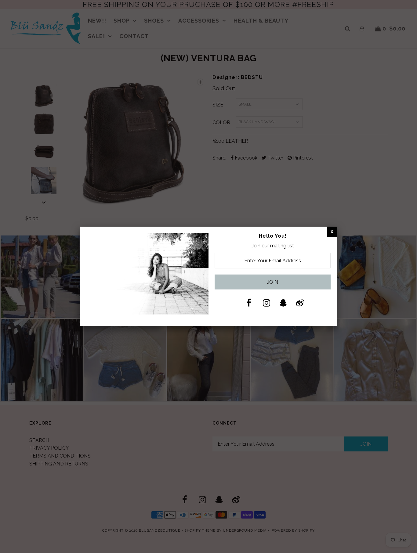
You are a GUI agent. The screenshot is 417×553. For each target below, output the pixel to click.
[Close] (332, 231)
